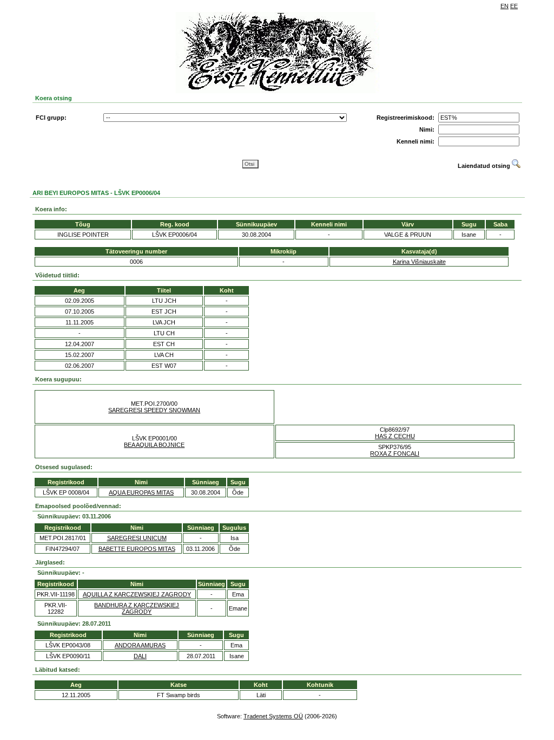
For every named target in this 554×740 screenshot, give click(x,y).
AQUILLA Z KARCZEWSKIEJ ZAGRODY (137, 594)
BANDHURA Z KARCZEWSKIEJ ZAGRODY (136, 608)
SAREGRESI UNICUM (137, 538)
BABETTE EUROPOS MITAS (136, 549)
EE (514, 6)
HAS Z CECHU (395, 436)
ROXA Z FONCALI (394, 453)
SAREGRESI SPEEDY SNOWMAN (154, 410)
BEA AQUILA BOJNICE (154, 445)
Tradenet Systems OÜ (273, 716)
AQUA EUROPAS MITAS (141, 492)
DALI (140, 656)
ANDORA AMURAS (140, 645)
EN (504, 6)
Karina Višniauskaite (419, 261)
